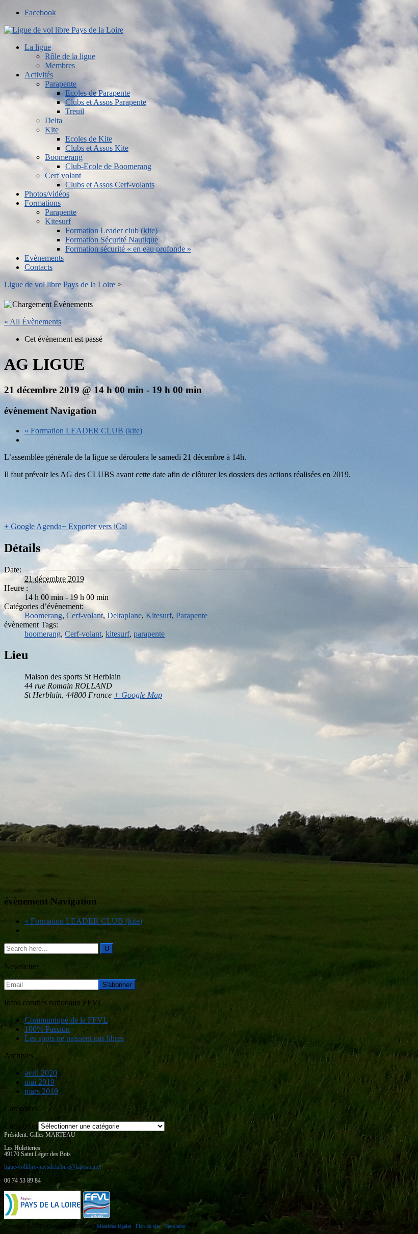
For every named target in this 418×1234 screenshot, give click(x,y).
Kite (52, 129)
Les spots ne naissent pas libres (74, 1038)
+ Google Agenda (33, 526)
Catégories (21, 1125)
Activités (38, 74)
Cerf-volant (84, 615)
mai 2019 (39, 1082)
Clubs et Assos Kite (96, 148)
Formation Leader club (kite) (111, 230)
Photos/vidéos (46, 193)
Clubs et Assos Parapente (105, 102)
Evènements (44, 258)
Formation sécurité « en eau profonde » (128, 248)
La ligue (37, 47)
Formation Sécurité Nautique (111, 239)
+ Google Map (138, 695)
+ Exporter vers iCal (94, 526)
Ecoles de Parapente (97, 93)
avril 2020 (40, 1072)
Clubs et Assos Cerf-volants (109, 184)
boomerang (42, 633)
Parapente (60, 83)
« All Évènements (32, 321)
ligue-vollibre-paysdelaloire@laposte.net (52, 1166)
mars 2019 (41, 1091)
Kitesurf (58, 221)
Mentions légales (114, 1226)
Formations (42, 203)
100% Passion (47, 1029)
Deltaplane (124, 615)
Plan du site (148, 1226)
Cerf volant (63, 175)
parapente (149, 633)
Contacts (38, 267)
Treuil (74, 111)
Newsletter (175, 1226)
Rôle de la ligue (70, 56)
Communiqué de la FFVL (66, 1020)
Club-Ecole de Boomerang (108, 166)
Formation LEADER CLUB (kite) (83, 430)
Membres (60, 65)
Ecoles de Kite (88, 138)
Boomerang (64, 157)
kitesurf (117, 633)
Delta (53, 120)
